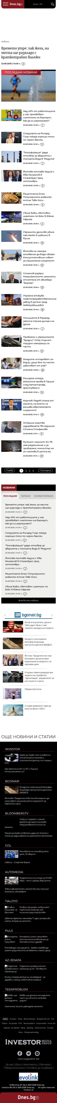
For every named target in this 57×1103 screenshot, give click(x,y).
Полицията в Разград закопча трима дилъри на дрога (38, 321)
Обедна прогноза (33, 689)
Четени (25, 496)
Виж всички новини (28, 600)
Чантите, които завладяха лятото (24, 1006)
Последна (45, 470)
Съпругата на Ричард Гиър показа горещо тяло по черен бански (38, 136)
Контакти (30, 1064)
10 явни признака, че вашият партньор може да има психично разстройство (34, 910)
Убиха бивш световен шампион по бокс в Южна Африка (38, 216)
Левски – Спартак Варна (17, 862)
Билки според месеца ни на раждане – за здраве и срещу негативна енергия (25, 978)
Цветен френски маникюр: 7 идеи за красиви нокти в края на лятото (28, 919)
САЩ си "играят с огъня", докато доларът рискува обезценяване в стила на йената (25, 823)
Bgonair (12, 781)
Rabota (7, 1028)
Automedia (14, 872)
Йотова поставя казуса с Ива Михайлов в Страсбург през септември (23, 561)
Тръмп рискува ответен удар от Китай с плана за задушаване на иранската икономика (28, 834)
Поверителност (14, 1067)
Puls (9, 931)
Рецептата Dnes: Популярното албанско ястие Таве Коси (37, 197)
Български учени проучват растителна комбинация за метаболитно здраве (34, 939)
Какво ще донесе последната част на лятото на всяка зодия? (35, 998)
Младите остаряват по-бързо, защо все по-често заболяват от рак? (38, 362)
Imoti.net (51, 1023)
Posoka (50, 1028)
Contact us (28, 1090)
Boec (21, 1032)
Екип (18, 1064)
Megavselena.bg (31, 1032)
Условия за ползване (39, 1067)
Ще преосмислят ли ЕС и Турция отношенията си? (21, 770)
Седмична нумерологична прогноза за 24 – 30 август (33, 967)
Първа (9, 470)
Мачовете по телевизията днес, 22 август (34, 852)
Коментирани (43, 496)
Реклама (44, 1064)
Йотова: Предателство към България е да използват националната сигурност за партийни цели (38, 660)
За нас (9, 1064)
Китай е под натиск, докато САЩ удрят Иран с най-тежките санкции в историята (39, 625)
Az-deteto (15, 1028)
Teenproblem (16, 989)
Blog (23, 1028)
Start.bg (30, 1028)
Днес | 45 (37, 4)
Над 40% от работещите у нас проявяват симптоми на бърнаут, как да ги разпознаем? (26, 520)
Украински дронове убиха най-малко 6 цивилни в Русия (38, 235)
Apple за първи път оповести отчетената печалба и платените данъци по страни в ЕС (28, 759)
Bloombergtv (16, 813)
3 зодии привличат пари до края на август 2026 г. (38, 707)
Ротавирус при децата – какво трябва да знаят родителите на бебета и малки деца (27, 949)
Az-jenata (13, 960)
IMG (5, 1019)
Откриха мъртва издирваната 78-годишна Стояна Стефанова (38, 426)
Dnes (20, 1019)
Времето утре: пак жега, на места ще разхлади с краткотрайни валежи (25, 52)
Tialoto (11, 901)
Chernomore (40, 1028)
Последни (10, 496)
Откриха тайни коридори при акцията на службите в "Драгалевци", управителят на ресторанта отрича (39, 676)
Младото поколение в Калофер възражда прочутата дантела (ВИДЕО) (38, 642)
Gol (8, 845)
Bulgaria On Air (43, 1019)
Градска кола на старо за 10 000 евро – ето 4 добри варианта (36, 879)
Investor (12, 749)
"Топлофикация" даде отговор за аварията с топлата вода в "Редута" (39, 155)
